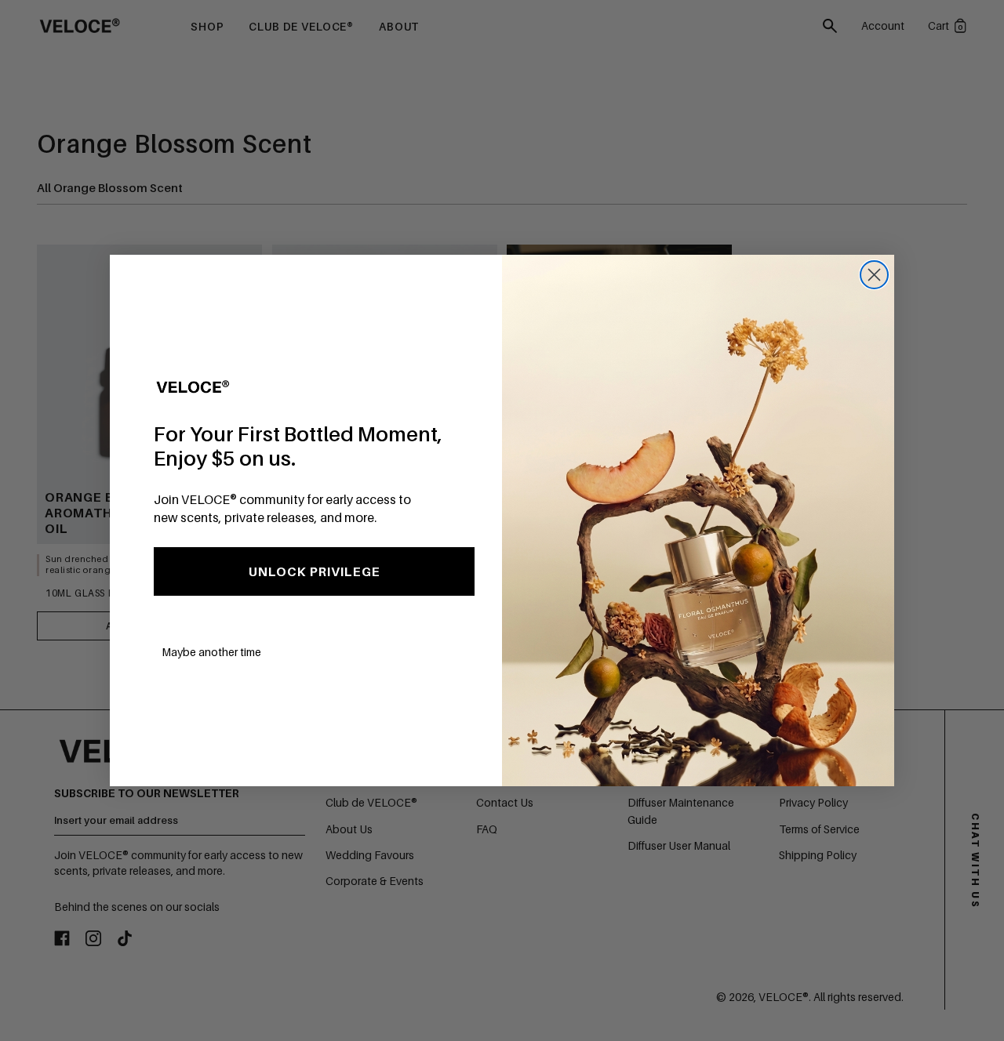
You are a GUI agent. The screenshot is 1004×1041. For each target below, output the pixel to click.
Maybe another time (211, 651)
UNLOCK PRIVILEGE (314, 571)
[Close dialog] (874, 274)
